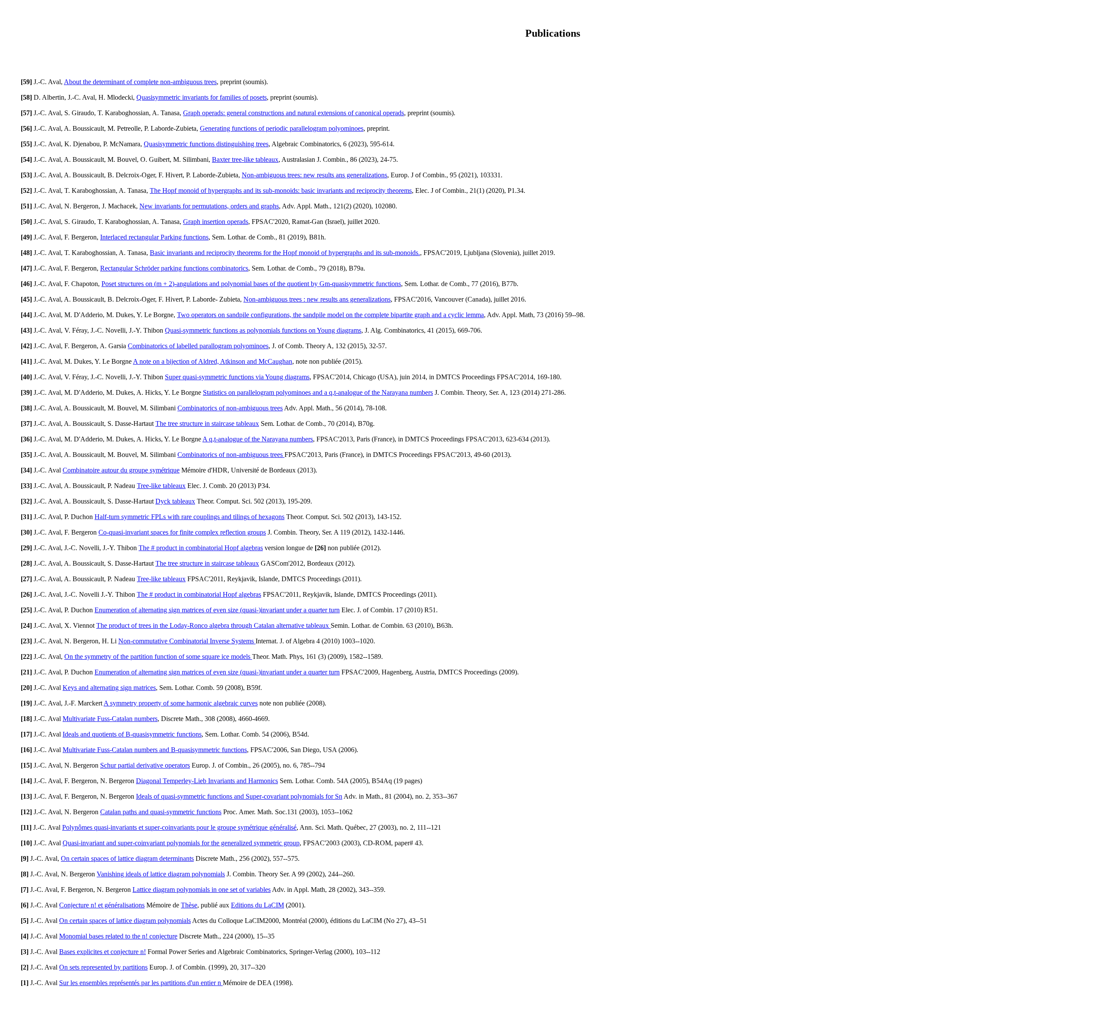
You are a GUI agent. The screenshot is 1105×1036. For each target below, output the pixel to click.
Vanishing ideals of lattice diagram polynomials (161, 874)
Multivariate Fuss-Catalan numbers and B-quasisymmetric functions (155, 749)
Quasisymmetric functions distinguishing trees (206, 144)
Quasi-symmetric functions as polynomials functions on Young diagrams (263, 330)
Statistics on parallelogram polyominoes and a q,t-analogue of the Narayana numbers (318, 392)
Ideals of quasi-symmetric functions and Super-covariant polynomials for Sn (239, 796)
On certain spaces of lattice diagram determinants (127, 858)
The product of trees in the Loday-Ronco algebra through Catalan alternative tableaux (213, 625)
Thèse (189, 905)
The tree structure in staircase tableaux (207, 423)
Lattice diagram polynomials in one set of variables (202, 889)
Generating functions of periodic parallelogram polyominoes (281, 128)
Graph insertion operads (215, 221)
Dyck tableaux (175, 501)
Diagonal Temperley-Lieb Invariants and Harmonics (207, 780)
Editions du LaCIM (257, 905)
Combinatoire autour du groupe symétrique (121, 470)
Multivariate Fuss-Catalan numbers (110, 718)
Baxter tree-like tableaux (245, 159)
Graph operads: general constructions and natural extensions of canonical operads (293, 113)
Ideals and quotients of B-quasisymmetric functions (132, 734)
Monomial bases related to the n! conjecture (118, 936)
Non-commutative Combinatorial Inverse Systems (187, 641)
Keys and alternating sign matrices (109, 687)
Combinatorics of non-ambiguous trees (230, 408)
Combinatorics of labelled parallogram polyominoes (198, 346)
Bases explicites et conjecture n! (102, 951)
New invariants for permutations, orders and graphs (209, 206)
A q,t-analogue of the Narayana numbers (257, 439)
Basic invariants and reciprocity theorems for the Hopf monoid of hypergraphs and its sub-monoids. (285, 252)
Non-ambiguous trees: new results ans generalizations (314, 175)
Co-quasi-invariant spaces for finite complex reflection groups (182, 532)
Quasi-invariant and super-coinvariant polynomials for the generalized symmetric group (181, 843)
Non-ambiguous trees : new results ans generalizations (317, 299)
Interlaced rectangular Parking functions (154, 237)
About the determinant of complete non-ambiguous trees (140, 81)
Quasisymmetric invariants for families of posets (201, 97)
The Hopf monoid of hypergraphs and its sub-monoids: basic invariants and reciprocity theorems (281, 190)
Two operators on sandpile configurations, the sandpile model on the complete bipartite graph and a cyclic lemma (330, 314)
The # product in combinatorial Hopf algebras (201, 547)
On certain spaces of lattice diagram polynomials (125, 920)
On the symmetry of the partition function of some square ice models (158, 656)
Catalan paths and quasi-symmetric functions (160, 812)
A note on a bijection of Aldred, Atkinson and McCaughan (212, 361)
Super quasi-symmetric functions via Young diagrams (237, 377)
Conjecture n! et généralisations (102, 905)
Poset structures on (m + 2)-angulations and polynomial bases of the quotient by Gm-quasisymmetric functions (251, 283)
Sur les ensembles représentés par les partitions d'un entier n (141, 982)
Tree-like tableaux (161, 485)
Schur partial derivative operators (145, 765)
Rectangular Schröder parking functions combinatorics (174, 268)
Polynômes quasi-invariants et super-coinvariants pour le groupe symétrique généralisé (179, 827)
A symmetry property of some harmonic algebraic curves (181, 703)
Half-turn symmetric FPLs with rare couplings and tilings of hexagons (189, 516)
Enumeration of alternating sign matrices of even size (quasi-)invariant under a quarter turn (217, 610)
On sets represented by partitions (103, 967)
